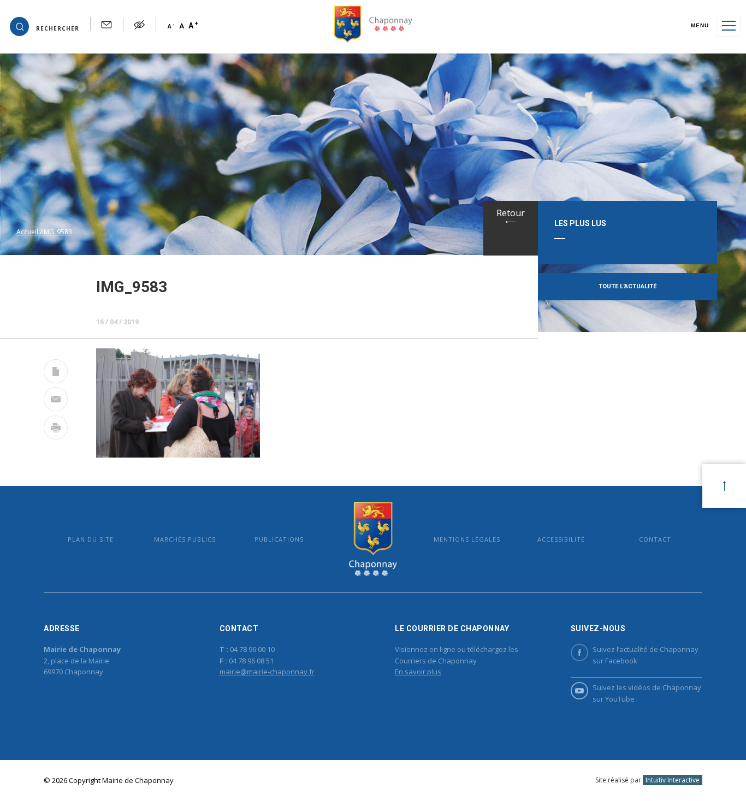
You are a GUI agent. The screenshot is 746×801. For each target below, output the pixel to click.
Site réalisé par (647, 780)
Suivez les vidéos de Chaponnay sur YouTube (647, 693)
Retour (510, 213)
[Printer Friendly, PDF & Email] (56, 373)
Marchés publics (185, 539)
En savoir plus (418, 672)
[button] (44, 25)
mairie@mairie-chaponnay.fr (267, 672)
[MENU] (729, 26)
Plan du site (91, 539)
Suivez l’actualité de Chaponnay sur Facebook (645, 655)
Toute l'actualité (627, 286)
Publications (279, 539)
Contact (655, 539)
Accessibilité (561, 539)
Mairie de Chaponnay (373, 539)
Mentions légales (467, 539)
